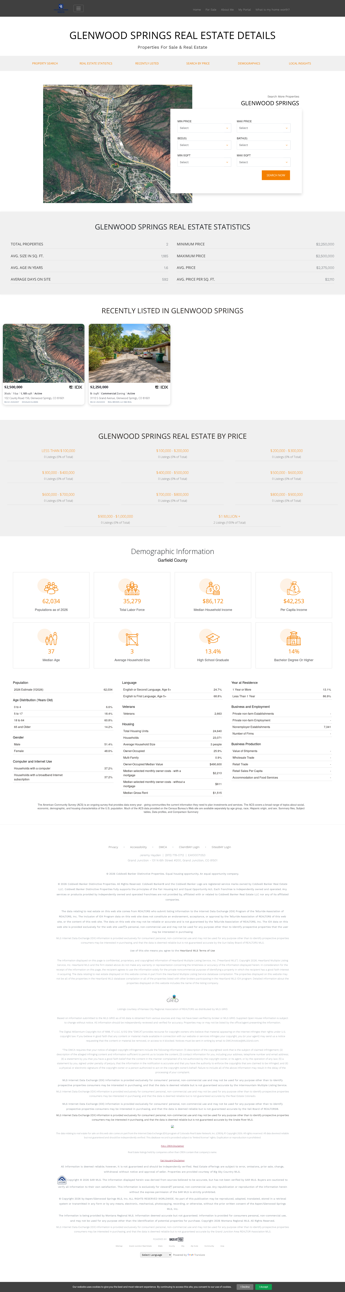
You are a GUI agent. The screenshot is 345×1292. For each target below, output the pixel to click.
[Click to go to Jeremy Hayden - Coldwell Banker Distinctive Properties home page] (63, 8)
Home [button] (197, 9)
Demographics (249, 63)
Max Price (244, 121)
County (172, 1246)
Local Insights (300, 63)
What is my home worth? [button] (273, 9)
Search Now (276, 175)
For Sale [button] (211, 9)
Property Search (45, 63)
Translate (199, 1254)
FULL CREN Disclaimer (172, 1145)
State (160, 1246)
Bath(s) (242, 138)
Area (222, 1246)
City (182, 1246)
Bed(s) (182, 138)
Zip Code (194, 1246)
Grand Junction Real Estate (140, 1246)
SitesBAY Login (221, 847)
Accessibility (138, 847)
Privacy (113, 847)
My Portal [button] (244, 9)
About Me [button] (227, 9)
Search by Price (198, 63)
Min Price (185, 121)
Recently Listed (147, 63)
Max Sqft (244, 155)
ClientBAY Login (189, 847)
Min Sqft (184, 155)
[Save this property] (80, 329)
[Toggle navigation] (78, 8)
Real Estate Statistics (96, 63)
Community (209, 1246)
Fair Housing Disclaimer (172, 1160)
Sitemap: (119, 1246)
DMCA (163, 847)
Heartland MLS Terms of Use (197, 950)
